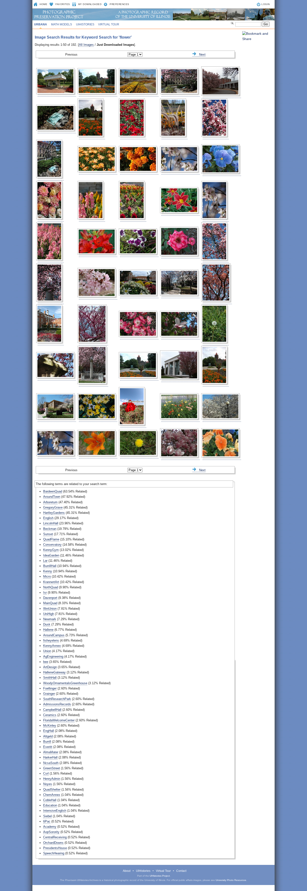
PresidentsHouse (55, 848)
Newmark (49, 619)
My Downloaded (90, 4)
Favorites (62, 4)
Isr (45, 592)
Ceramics (49, 715)
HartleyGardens (54, 513)
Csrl (46, 773)
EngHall (48, 731)
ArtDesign (50, 667)
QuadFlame (51, 539)
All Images (86, 44)
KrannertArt (51, 582)
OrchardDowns (53, 843)
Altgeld (48, 736)
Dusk (46, 624)
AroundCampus (54, 635)
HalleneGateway (54, 672)
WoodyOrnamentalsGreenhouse (65, 683)
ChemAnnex (51, 795)
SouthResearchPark (57, 699)
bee (45, 662)
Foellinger (50, 688)
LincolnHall (50, 523)
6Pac (46, 821)
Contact (181, 870)
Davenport (50, 598)
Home (43, 4)
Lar (45, 560)
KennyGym (51, 550)
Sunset (48, 534)
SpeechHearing (53, 853)
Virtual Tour (108, 24)
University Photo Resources (231, 880)
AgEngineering (53, 656)
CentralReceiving (55, 837)
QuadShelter (51, 789)
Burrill (47, 741)
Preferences (119, 4)
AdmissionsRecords (57, 704)
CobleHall (49, 800)
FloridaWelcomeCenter (59, 720)
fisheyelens (51, 640)
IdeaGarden (51, 555)
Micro (47, 576)
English (48, 518)
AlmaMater (50, 752)
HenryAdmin (51, 779)
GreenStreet (51, 768)
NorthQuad (50, 587)
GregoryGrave (53, 507)
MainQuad (50, 603)
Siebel (47, 816)
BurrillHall (49, 566)
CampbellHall (52, 710)
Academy (49, 826)
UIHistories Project (160, 875)
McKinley (49, 725)
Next (201, 54)
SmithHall (50, 677)
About (126, 870)
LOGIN (265, 4)
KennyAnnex (52, 646)
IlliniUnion (50, 608)
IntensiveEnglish (54, 810)
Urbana (40, 24)
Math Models (61, 24)
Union (47, 651)
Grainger (49, 693)
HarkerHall (50, 757)
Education (50, 805)
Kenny (47, 571)
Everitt (47, 747)
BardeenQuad (52, 491)
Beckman (49, 529)
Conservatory (52, 544)
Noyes (47, 784)
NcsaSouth (51, 763)
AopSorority (51, 832)
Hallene (48, 629)
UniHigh (48, 614)
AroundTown (51, 496)
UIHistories (85, 24)
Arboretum (50, 502)
